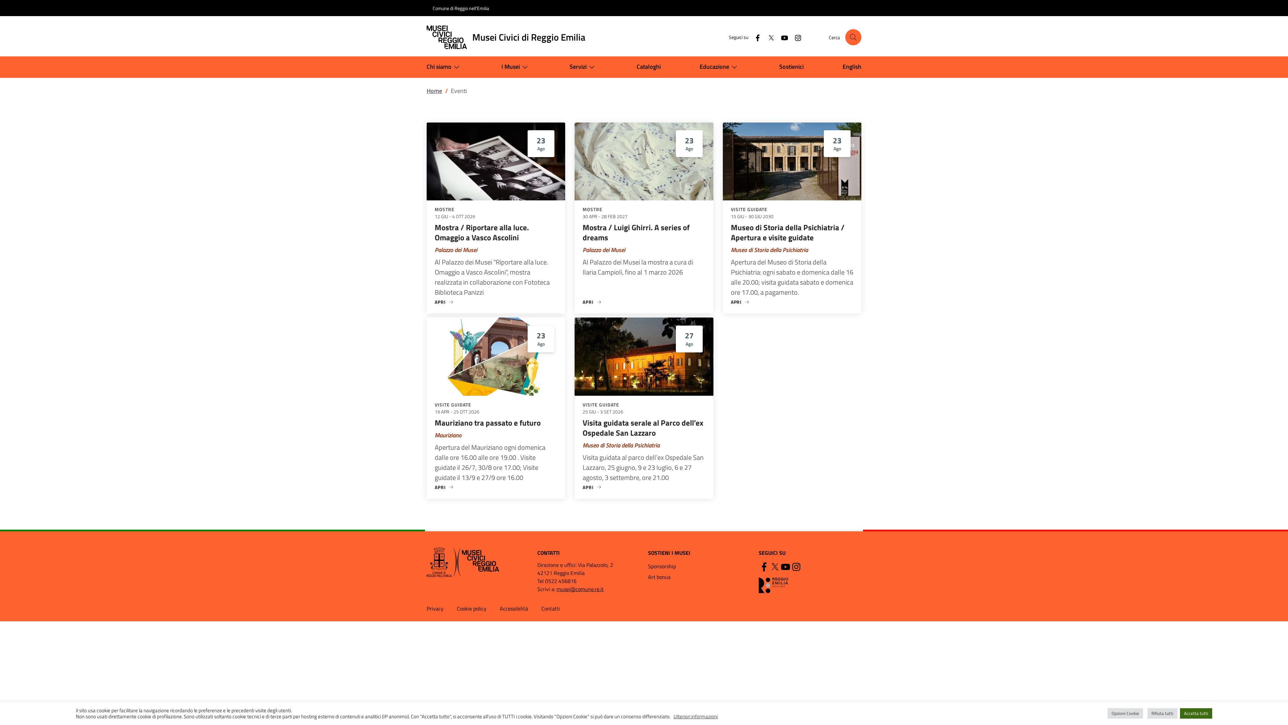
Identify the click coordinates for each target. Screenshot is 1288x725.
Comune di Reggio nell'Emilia (461, 8)
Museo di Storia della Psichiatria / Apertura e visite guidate (788, 232)
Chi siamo (439, 66)
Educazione (714, 66)
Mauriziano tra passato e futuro (488, 423)
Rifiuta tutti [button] (1162, 713)
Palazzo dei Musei (456, 249)
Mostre (444, 209)
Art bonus (659, 577)
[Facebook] (755, 37)
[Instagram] (795, 37)
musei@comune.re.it (580, 589)
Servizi (578, 66)
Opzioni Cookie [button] (1125, 713)
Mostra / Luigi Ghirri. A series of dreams (636, 232)
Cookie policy (471, 609)
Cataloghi (649, 66)
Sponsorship (662, 566)
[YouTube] (782, 37)
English (852, 66)
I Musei (510, 66)
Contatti (550, 609)
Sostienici (791, 66)
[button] (853, 37)
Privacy (435, 609)
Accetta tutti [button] (1196, 713)
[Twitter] (768, 37)
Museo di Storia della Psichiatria (769, 249)
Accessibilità (514, 609)
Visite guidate (749, 209)
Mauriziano (448, 435)
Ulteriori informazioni (696, 717)
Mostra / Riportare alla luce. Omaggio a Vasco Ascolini (482, 232)
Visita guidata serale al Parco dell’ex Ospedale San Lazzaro (643, 428)
